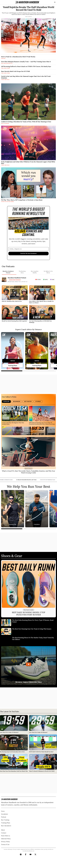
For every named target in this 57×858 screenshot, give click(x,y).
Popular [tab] (6, 401)
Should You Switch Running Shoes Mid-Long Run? (14, 321)
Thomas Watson (24, 433)
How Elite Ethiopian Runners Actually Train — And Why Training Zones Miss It (26, 61)
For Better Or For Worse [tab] (48, 272)
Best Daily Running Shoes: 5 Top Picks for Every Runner (28, 613)
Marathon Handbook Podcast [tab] (8, 272)
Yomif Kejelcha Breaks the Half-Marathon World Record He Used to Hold (28, 8)
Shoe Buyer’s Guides (28, 609)
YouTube (39, 279)
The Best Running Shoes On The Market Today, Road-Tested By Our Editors (33, 638)
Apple (53, 279)
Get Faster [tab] (28, 401)
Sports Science (28, 468)
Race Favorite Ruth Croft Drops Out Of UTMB (15, 71)
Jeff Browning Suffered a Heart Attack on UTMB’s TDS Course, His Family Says (26, 66)
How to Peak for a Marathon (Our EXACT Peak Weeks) (18, 57)
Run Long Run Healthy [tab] (34, 272)
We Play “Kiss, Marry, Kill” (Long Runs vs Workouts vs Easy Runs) (21, 200)
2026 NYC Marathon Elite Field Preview (12, 301)
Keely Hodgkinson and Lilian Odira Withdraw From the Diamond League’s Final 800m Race (28, 162)
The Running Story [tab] (22, 272)
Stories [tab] (38, 401)
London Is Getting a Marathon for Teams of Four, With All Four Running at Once (26, 122)
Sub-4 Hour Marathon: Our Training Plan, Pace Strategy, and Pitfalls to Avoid (28, 430)
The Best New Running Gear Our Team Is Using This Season (31, 629)
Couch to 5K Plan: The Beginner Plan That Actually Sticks (13, 423)
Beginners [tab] (16, 401)
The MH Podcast (36, 479)
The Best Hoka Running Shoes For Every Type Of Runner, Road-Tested (33, 621)
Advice (12, 360)
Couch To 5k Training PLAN (20, 479)
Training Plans (12, 365)
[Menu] (54, 2)
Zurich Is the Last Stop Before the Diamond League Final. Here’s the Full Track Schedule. (26, 77)
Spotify (46, 279)
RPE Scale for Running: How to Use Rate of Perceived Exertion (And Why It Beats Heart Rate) (42, 423)
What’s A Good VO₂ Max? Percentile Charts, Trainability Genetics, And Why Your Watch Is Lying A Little (28, 472)
